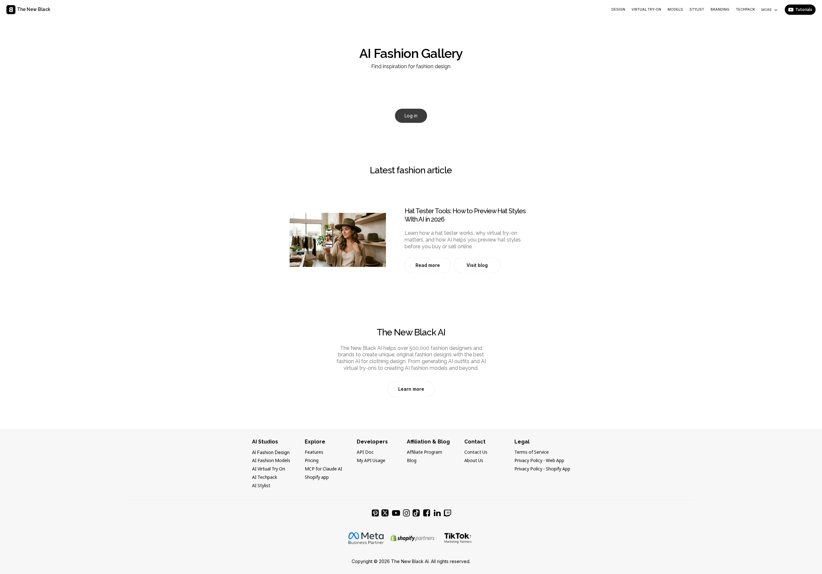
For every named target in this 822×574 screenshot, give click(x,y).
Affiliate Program (424, 452)
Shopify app (317, 477)
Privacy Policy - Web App (539, 461)
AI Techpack (264, 477)
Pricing (312, 461)
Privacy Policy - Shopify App (542, 469)
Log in (411, 115)
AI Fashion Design (271, 452)
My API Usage (371, 461)
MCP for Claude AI (323, 469)
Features (314, 452)
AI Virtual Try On (268, 469)
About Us (473, 461)
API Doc (365, 452)
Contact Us (475, 452)
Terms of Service (531, 452)
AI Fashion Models (271, 461)
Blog (411, 461)
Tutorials (803, 9)
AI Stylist (261, 486)
